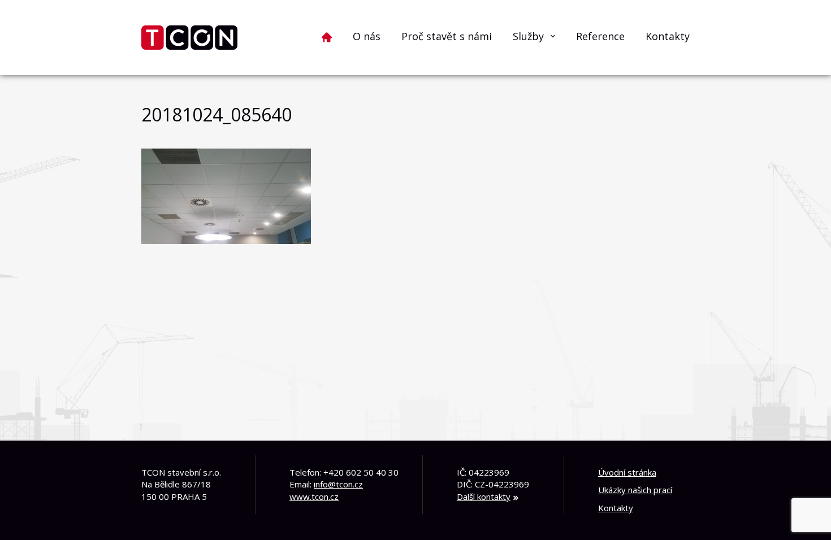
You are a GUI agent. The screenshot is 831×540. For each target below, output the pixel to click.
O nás (366, 36)
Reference (600, 36)
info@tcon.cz (338, 484)
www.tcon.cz (314, 496)
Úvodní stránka (627, 472)
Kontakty (668, 36)
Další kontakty (483, 496)
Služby (528, 36)
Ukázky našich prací (635, 489)
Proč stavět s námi (446, 36)
